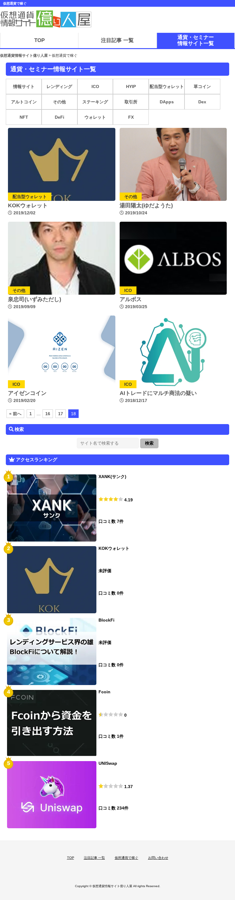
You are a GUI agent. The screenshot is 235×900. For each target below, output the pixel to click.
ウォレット (95, 117)
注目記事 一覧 (94, 858)
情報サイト (24, 86)
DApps (167, 101)
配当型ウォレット (167, 86)
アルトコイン (24, 101)
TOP (70, 858)
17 (60, 413)
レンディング (59, 86)
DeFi (59, 117)
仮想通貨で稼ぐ (126, 858)
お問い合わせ (158, 858)
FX (131, 117)
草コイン (202, 86)
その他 (59, 101)
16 (47, 413)
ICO (95, 86)
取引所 (131, 101)
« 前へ (15, 413)
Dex (202, 101)
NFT (24, 117)
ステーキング (95, 101)
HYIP (131, 86)
